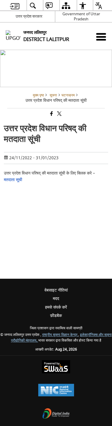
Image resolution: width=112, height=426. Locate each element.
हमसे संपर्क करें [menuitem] (56, 307)
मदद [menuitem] (56, 298)
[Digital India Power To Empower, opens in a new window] (56, 414)
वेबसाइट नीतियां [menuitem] (56, 290)
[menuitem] (14, 5)
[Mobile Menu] (101, 36)
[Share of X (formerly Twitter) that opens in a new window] (59, 114)
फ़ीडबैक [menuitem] (56, 316)
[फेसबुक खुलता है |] (51, 114)
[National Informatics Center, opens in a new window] (56, 390)
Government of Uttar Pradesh (81, 16)
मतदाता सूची (13, 180)
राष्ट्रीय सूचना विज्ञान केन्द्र (60, 334)
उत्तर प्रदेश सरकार (29, 16)
